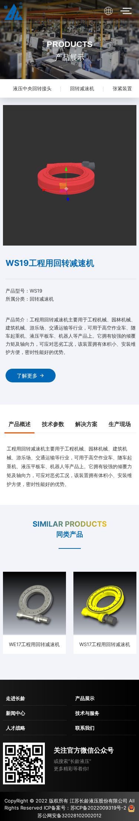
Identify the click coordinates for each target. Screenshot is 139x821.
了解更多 (27, 375)
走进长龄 (15, 698)
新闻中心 (15, 713)
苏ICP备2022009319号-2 (98, 808)
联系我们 (85, 728)
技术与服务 (87, 713)
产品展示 (85, 698)
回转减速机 (82, 88)
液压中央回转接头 (32, 88)
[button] (12, 176)
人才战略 (15, 728)
